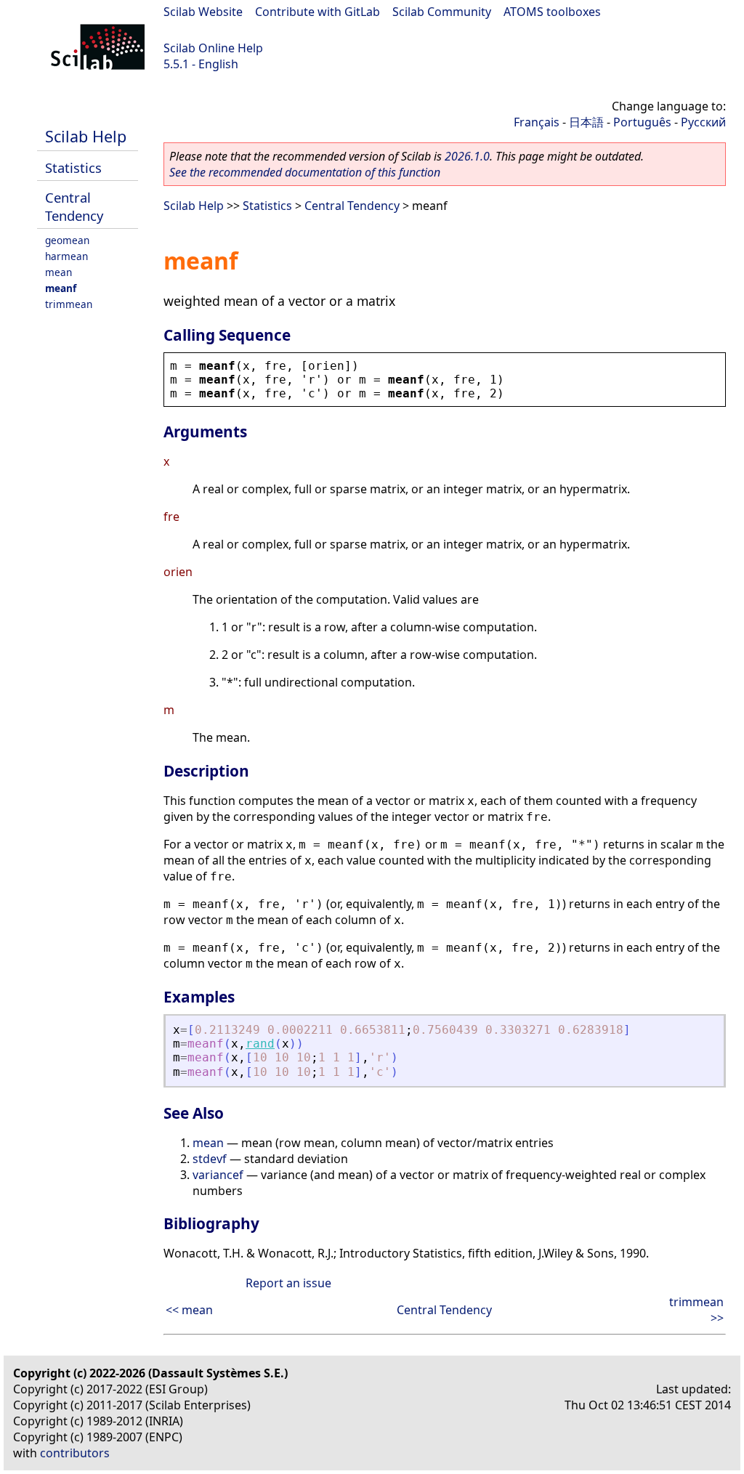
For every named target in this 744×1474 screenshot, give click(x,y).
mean (58, 272)
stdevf (210, 1159)
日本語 (586, 122)
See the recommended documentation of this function (304, 172)
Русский (703, 122)
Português (642, 122)
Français (536, 122)
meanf (60, 288)
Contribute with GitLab (317, 12)
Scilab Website (203, 12)
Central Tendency (74, 206)
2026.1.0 (467, 156)
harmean (66, 256)
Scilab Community (441, 12)
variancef (218, 1175)
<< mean (189, 1310)
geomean (67, 240)
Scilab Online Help (213, 48)
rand (260, 1043)
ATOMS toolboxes (552, 12)
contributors (75, 1453)
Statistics (73, 167)
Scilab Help (85, 136)
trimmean (68, 304)
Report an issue (288, 1283)
